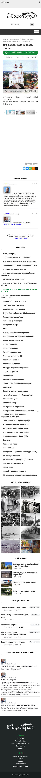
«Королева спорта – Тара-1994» (15, 436)
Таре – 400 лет (8, 448)
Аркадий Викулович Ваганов (14, 309)
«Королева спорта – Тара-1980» (15, 428)
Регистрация (18, 238)
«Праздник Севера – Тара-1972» (15, 424)
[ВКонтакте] (27, 168)
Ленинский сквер (9, 403)
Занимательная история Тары (13, 607)
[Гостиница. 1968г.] (10, 532)
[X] (36, 168)
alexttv (34, 57)
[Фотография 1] (30, 546)
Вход (25, 238)
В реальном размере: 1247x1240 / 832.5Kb (22, 91)
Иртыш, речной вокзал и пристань (16, 333)
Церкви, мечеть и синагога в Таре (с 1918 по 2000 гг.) (20, 52)
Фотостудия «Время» (11, 456)
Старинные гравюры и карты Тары (16, 258)
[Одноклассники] (33, 168)
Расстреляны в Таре (10, 325)
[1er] (8, 193)
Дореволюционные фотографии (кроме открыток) (18, 274)
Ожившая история (8, 625)
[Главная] (20, 19)
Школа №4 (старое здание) (13, 379)
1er (20, 610)
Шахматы (6, 440)
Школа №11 (7, 387)
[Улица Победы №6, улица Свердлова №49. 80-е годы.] (30, 506)
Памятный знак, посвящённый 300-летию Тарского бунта (26, 565)
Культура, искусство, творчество (16, 368)
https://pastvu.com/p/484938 (12, 224)
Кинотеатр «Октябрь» (12, 360)
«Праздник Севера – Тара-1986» (16, 432)
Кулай (5, 329)
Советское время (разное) (13, 305)
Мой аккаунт (5, 2)
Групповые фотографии (12, 321)
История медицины (10, 348)
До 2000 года (24, 39)
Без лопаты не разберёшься (13, 642)
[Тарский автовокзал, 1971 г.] (10, 492)
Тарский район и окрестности (14, 301)
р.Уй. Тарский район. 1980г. (27, 666)
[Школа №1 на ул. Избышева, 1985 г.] (30, 519)
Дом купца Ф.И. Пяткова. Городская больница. (21, 411)
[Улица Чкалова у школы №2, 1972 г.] (30, 492)
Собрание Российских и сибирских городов (20, 265)
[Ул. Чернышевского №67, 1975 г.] (10, 506)
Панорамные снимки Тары (13, 317)
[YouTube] (37, 2)
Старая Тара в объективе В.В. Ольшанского (20, 313)
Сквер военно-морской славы (24, 591)
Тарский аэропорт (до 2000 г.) (14, 471)
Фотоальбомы (14, 39)
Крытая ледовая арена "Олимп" (25, 582)
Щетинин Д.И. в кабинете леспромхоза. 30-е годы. (20, 683)
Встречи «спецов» (10, 399)
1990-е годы (8, 467)
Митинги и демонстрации (13, 340)
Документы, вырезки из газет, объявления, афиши (19, 284)
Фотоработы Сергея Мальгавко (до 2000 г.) (20, 452)
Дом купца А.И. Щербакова (13, 407)
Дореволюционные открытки (14, 269)
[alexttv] (8, 222)
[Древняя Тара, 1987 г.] (10, 519)
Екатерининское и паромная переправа (19, 336)
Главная (5, 39)
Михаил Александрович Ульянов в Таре (18, 395)
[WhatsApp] (30, 168)
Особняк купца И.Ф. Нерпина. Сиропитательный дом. (13, 415)
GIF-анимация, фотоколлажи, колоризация (20, 475)
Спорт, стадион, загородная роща (16, 420)
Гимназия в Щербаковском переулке (17, 383)
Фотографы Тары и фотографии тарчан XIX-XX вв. (14, 633)
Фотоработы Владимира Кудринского (18, 459)
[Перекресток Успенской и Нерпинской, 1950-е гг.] (10, 546)
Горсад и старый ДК (10, 372)
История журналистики (12, 352)
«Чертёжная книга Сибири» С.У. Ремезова (19, 261)
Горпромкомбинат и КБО (12, 356)
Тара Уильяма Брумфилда (13, 463)
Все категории (9, 253)
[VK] (35, 2)
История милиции (10, 344)
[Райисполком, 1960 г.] (30, 532)
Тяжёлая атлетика (10, 444)
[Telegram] (39, 2)
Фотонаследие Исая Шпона (13, 279)
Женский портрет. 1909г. (26, 705)
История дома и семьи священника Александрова (15, 296)
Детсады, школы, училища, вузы (15, 391)
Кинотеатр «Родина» (11, 364)
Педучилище (8, 375)
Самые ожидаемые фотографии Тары (14, 616)
